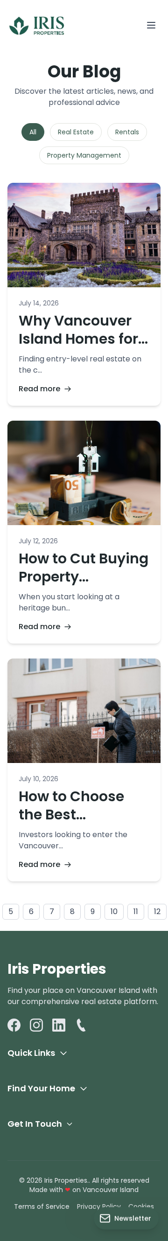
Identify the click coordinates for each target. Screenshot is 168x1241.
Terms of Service (42, 1206)
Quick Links (31, 1053)
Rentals (127, 132)
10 (114, 911)
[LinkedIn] (58, 1025)
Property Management (84, 155)
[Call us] (81, 1025)
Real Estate (76, 132)
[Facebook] (14, 1025)
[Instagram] (36, 1025)
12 (157, 911)
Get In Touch (34, 1124)
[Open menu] (151, 25)
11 (135, 911)
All (32, 132)
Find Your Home (41, 1088)
